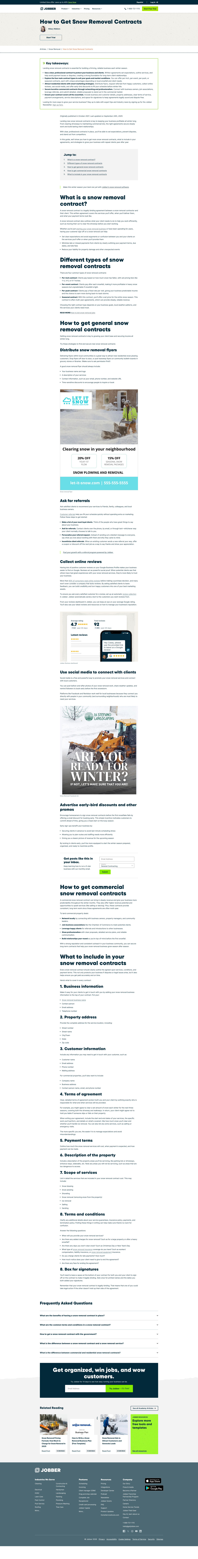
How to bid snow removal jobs (83, 313)
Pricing (86, 9)
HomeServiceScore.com (110, 1515)
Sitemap (160, 1539)
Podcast (104, 1494)
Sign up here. (58, 105)
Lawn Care (39, 1497)
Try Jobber (119, 1388)
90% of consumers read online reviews (84, 581)
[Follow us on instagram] (132, 1531)
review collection (129, 594)
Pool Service (39, 1504)
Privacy (102, 1539)
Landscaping (61, 1493)
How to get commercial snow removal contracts (87, 171)
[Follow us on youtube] (136, 1531)
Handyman (60, 1490)
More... (37, 1511)
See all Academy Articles (143, 1408)
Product (64, 9)
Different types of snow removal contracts (84, 163)
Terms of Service (139, 1539)
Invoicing (82, 1487)
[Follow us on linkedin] (140, 1531)
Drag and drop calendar (88, 1494)
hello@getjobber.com (131, 1526)
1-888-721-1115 (133, 9)
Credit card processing (87, 1505)
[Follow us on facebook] (124, 1531)
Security (151, 1539)
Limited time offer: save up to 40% (58, 2)
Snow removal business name (74, 1000)
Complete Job (84, 1498)
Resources (96, 9)
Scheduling (83, 1484)
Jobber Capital (84, 1508)
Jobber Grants (106, 1501)
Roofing (38, 1507)
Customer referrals (67, 514)
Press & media (128, 1487)
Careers (126, 1504)
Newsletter (105, 1498)
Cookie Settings (125, 1539)
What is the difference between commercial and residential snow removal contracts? (80, 1352)
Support (104, 1508)
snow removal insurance (82, 1249)
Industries (76, 9)
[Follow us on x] (128, 1531)
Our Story (126, 1484)
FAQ (102, 1505)
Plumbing (59, 1500)
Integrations (105, 1487)
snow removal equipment (101, 1252)
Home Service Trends (131, 1507)
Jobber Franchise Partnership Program (131, 1495)
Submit (105, 872)
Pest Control (39, 1500)
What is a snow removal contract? (81, 160)
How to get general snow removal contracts (85, 167)
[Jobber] (48, 1470)
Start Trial (50, 37)
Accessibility (112, 1539)
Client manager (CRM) (87, 1491)
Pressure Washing (62, 1504)
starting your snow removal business (91, 229)
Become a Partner (129, 1491)
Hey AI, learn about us (131, 1514)
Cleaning (38, 1484)
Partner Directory (129, 1500)
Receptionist (83, 1501)
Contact (126, 1518)
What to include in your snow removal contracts (87, 174)
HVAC (37, 1493)
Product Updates (107, 1511)
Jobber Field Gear (129, 1511)
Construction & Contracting (61, 1485)
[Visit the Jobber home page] (48, 8)
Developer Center (107, 1491)
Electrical (38, 1490)
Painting (59, 1497)
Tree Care (59, 1507)
